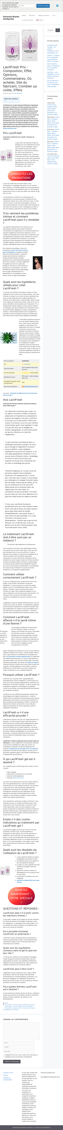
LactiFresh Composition (28, 1004)
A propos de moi (8, 1072)
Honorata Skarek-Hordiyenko (11, 18)
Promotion (27, 364)
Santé (53, 15)
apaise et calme (32, 662)
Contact (5, 1075)
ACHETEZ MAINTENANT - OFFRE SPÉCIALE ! (21, 896)
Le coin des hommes (27, 20)
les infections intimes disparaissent (18, 656)
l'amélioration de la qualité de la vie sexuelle (23, 748)
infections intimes (18, 778)
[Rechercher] (58, 30)
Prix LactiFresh (8, 1004)
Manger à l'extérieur (43, 15)
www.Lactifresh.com (9, 128)
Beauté (24, 15)
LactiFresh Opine (17, 1004)
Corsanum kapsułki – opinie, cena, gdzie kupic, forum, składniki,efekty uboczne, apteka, (53, 159)
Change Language (43, 5)
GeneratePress (46, 1127)
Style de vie (32, 15)
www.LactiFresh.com (30, 386)
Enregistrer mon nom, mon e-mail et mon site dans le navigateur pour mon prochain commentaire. (21, 1056)
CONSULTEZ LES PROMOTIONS (21, 176)
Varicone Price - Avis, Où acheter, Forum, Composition (19, 1006)
